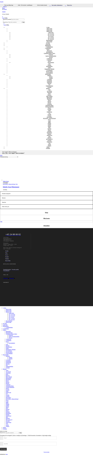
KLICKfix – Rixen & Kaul (49, 118)
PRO (49, 127)
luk (7, 454)
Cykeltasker (49, 59)
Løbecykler (50, 32)
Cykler (48, 27)
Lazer (49, 121)
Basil (49, 93)
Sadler (49, 67)
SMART (49, 138)
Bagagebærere (49, 52)
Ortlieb (49, 125)
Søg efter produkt (7, 19)
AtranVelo (49, 92)
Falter (49, 110)
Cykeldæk (49, 79)
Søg (23, 22)
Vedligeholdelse (49, 85)
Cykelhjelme (48, 48)
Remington (49, 132)
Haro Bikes (49, 117)
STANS (49, 140)
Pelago (49, 126)
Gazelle (49, 114)
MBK (49, 122)
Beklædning (48, 45)
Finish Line (49, 112)
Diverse (51, 57)
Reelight (49, 131)
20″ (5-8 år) (51, 36)
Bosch (49, 100)
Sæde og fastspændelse (51, 56)
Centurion (49, 104)
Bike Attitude (49, 96)
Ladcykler (48, 44)
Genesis (49, 115)
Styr (49, 84)
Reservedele (48, 74)
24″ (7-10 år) (51, 37)
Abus (49, 89)
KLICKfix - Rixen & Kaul (9, 184)
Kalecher (51, 54)
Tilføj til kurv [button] (6, 181)
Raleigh (49, 128)
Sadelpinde (49, 82)
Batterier (49, 75)
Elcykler (48, 43)
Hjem (3, 153)
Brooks (49, 102)
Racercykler (49, 41)
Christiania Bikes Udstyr (49, 53)
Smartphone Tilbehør (49, 69)
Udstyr (48, 49)
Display (51, 76)
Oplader (51, 78)
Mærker (48, 88)
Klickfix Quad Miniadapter (11, 187)
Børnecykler (49, 31)
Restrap (49, 134)
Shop (6, 153)
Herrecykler (49, 28)
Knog (49, 119)
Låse (49, 63)
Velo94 (1, 1)
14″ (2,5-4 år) (51, 33)
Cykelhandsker (49, 46)
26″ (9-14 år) (51, 39)
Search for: (5, 22)
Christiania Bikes (49, 105)
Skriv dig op (3, 449)
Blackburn (49, 98)
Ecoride (49, 109)
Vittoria (49, 145)
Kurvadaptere (51, 62)
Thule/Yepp (49, 141)
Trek (49, 143)
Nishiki (49, 123)
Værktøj (49, 87)
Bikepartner (49, 97)
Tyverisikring (49, 70)
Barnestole (49, 50)
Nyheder (48, 148)
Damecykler (49, 30)
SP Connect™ (49, 139)
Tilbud (47, 147)
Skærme (49, 83)
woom (49, 144)
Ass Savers (49, 91)
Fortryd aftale (46, 452)
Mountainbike (49, 40)
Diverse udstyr (49, 71)
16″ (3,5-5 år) (51, 35)
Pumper (49, 65)
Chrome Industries (49, 106)
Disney (49, 108)
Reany (49, 130)
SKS (49, 136)
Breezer (49, 101)
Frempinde (49, 80)
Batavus (49, 95)
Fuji (49, 113)
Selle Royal (49, 135)
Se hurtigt (5, 182)
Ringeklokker (49, 66)
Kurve (49, 61)
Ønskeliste (47, 225)
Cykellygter (49, 58)
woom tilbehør (49, 72)
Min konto (46, 218)
